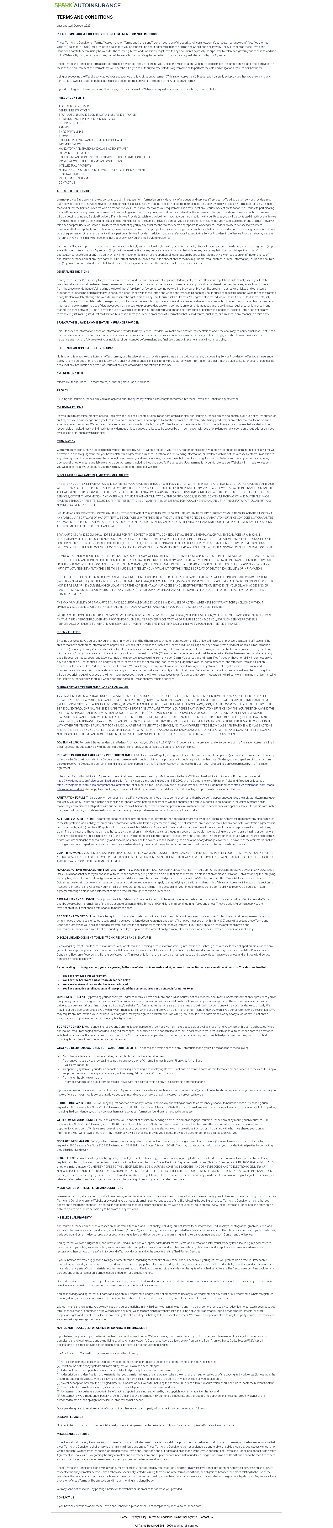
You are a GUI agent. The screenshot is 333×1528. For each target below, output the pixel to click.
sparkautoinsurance (186, 1525)
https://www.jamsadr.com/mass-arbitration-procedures (116, 882)
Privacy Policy (220, 46)
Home (124, 1517)
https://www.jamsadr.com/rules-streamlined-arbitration (90, 780)
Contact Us (206, 1517)
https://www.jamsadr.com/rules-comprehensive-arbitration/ (93, 784)
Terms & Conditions (160, 1517)
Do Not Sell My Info (185, 1517)
